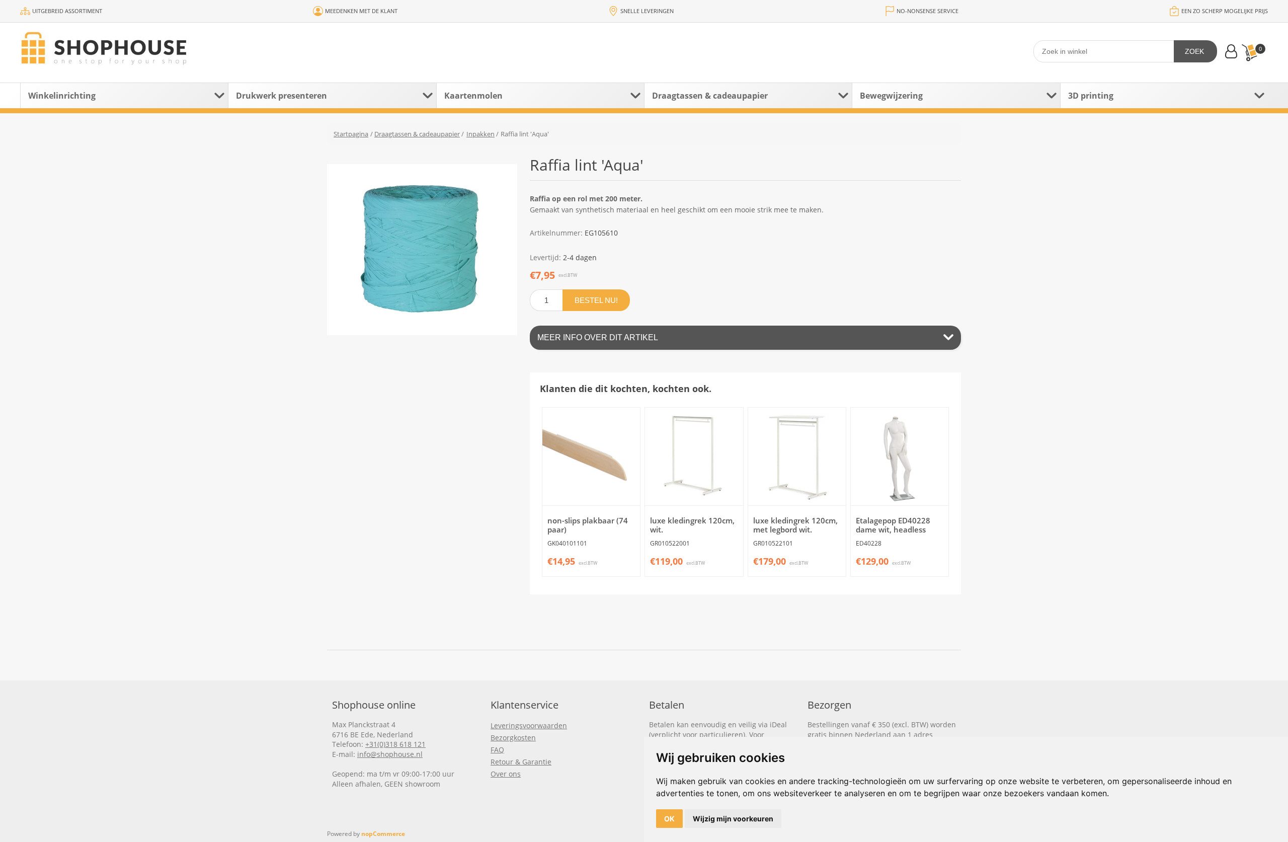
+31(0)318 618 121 (395, 744)
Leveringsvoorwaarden (529, 725)
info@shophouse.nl (390, 754)
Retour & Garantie (521, 762)
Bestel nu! (596, 300)
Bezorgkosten (513, 737)
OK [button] (669, 818)
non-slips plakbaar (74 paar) (587, 525)
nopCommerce (383, 833)
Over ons (506, 774)
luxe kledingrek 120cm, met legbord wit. (795, 525)
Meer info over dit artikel (597, 337)
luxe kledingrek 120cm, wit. (692, 525)
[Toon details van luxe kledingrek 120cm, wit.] (694, 456)
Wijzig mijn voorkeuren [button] (733, 818)
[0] (1249, 52)
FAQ (497, 749)
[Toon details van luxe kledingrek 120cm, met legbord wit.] (797, 456)
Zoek (1194, 51)
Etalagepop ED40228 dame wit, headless (893, 525)
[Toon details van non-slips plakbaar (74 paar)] (591, 456)
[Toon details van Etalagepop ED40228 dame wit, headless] (899, 456)
